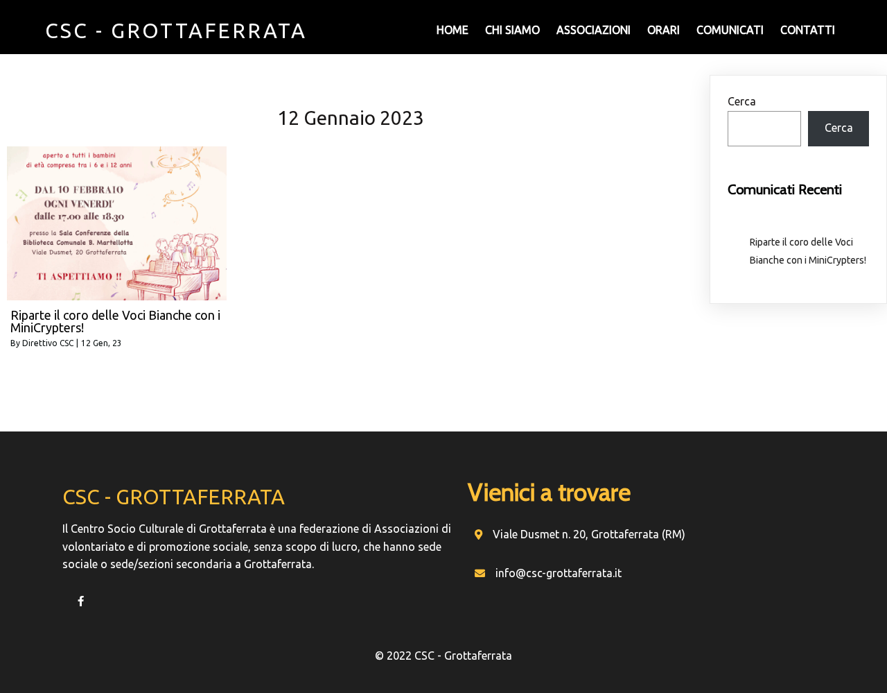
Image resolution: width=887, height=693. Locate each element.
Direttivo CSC (47, 343)
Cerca (742, 101)
